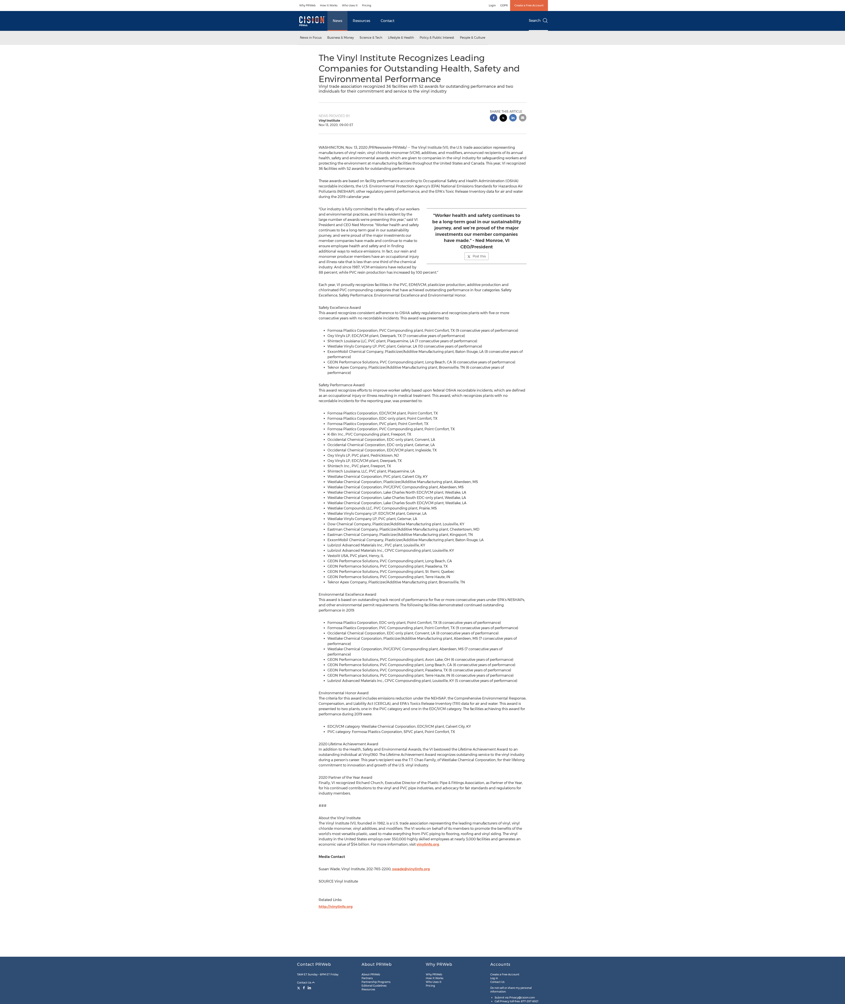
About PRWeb (371, 974)
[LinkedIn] (309, 988)
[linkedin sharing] (513, 118)
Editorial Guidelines (374, 985)
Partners (367, 978)
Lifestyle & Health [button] (401, 38)
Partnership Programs (376, 982)
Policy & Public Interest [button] (437, 38)
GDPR (504, 5)
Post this (479, 256)
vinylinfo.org (428, 844)
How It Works (329, 5)
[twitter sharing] (503, 118)
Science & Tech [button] (371, 38)
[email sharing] (522, 118)
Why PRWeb (307, 5)
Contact (387, 21)
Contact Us (304, 982)
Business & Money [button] (340, 38)
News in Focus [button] (310, 38)
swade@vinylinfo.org (411, 869)
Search (535, 20)
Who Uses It (350, 5)
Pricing (366, 5)
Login (492, 5)
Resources (361, 21)
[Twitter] (299, 988)
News (337, 21)
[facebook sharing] (493, 118)
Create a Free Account (529, 5)
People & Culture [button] (472, 38)
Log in (494, 978)
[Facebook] (304, 988)
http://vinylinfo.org (336, 907)
